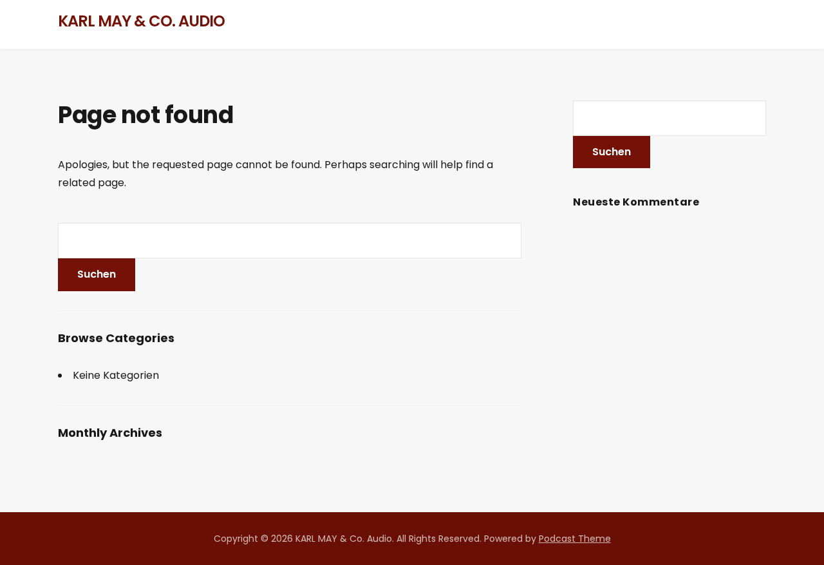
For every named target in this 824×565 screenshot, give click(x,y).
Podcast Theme (575, 538)
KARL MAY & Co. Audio (141, 21)
